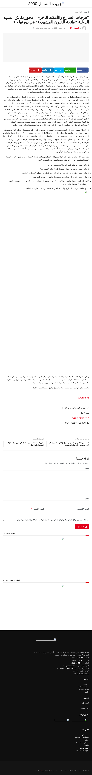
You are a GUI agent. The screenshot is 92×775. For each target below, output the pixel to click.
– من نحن (85, 735)
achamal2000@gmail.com (66, 668)
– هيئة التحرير (84, 748)
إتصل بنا (65, 770)
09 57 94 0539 (76, 663)
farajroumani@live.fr (80, 418)
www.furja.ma (83, 398)
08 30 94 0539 (77, 658)
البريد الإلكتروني (37, 509)
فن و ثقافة (39, 28)
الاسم (86, 498)
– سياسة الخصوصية (82, 737)
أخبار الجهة (78, 12)
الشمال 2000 (74, 28)
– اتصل (86, 692)
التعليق (86, 468)
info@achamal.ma (69, 666)
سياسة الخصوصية (56, 770)
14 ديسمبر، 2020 (60, 28)
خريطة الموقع (46, 770)
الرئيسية (86, 12)
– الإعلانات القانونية (82, 751)
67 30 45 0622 (77, 660)
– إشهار (86, 745)
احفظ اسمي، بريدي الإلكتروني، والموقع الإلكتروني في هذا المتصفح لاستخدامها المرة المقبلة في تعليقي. (52, 520)
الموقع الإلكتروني (83, 509)
